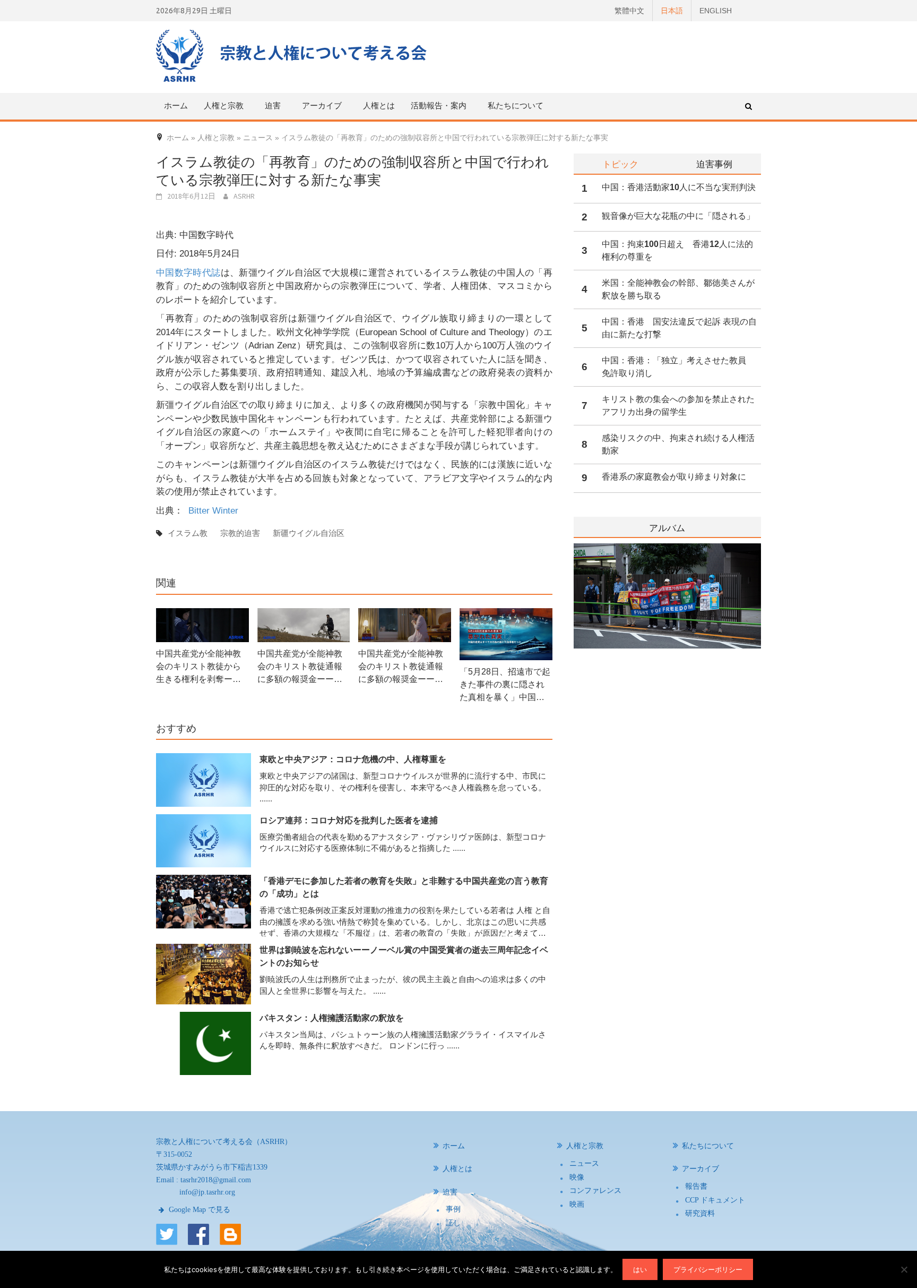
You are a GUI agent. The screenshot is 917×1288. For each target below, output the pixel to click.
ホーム (176, 105)
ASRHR (244, 196)
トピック (620, 164)
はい (640, 1269)
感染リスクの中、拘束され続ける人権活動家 (678, 444)
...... (265, 798)
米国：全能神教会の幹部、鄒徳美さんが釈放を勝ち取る (678, 289)
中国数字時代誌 (188, 273)
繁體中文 (629, 10)
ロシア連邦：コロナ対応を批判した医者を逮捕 (348, 820)
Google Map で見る (198, 1210)
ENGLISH (715, 10)
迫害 (450, 1192)
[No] (903, 1269)
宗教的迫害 (240, 533)
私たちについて (515, 105)
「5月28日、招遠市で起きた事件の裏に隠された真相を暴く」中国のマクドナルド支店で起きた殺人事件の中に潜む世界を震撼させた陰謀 (505, 685)
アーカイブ (700, 1169)
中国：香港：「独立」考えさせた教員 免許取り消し (678, 367)
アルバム (667, 528)
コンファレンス (595, 1191)
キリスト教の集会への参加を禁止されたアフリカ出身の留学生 (678, 405)
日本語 (672, 10)
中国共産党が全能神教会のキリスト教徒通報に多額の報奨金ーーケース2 (400, 667)
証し (453, 1223)
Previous (573, 623)
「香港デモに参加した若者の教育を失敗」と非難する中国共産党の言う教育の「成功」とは (403, 887)
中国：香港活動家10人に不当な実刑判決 (679, 187)
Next (754, 623)
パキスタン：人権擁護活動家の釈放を (331, 1017)
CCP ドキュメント (715, 1200)
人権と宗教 (584, 1146)
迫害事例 (714, 164)
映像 (576, 1177)
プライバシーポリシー (707, 1269)
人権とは (379, 105)
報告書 (696, 1186)
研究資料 (700, 1213)
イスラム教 (187, 533)
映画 (576, 1204)
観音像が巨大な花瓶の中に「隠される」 (678, 215)
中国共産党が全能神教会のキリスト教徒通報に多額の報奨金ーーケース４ (299, 667)
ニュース (584, 1163)
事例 (453, 1209)
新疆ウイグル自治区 (308, 533)
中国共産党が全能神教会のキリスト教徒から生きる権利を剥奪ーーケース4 (198, 667)
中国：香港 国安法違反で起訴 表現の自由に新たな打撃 (679, 328)
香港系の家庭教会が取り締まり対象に (674, 476)
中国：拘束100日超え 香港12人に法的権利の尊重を (677, 250)
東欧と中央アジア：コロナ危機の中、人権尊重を (352, 759)
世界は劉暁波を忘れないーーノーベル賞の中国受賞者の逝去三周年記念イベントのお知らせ (403, 956)
